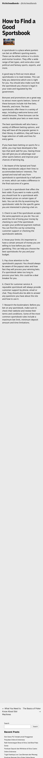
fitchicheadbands (10, 3)
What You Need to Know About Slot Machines (11, 711)
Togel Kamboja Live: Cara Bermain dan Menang (20, 755)
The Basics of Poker (32, 708)
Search (6, 723)
